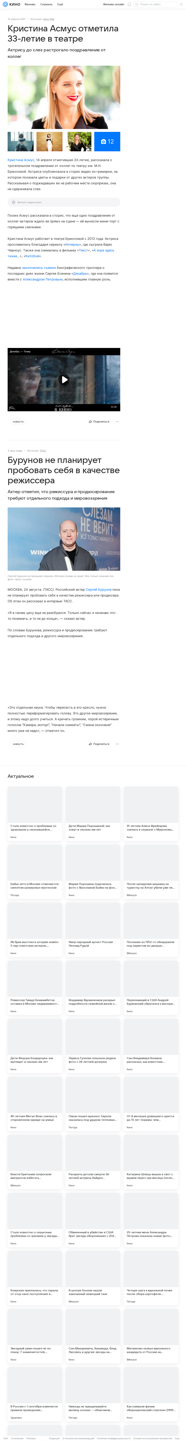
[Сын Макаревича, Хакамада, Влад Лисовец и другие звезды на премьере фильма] (93, 1336)
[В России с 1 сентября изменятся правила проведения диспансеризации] (35, 1394)
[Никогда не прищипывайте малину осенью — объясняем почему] (93, 1394)
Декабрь (80, 273)
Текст (83, 250)
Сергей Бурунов (99, 589)
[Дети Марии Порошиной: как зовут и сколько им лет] (93, 813)
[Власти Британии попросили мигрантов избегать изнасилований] (35, 1162)
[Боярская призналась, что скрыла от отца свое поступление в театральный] (35, 1278)
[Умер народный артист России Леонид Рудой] (93, 930)
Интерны (72, 244)
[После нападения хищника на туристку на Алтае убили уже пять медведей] (151, 871)
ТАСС (43, 450)
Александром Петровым (43, 279)
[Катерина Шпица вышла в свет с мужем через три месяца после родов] (151, 1162)
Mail (6, 1438)
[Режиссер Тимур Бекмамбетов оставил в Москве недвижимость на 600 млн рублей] (35, 988)
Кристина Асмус (21, 160)
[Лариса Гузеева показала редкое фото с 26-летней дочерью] (93, 1046)
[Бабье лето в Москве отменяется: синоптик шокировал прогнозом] (35, 871)
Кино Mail (48, 19)
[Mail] (5, 4)
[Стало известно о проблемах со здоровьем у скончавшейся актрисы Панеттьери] (35, 813)
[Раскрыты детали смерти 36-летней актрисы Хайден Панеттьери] (93, 1162)
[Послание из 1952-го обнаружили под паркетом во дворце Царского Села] (151, 930)
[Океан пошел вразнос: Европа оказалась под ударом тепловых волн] (93, 1104)
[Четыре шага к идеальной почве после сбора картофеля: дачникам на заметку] (151, 1278)
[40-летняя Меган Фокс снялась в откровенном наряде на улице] (35, 1104)
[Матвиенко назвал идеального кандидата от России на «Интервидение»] (151, 1336)
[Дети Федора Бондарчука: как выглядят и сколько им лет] (35, 1046)
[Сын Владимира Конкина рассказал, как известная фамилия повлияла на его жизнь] (151, 1046)
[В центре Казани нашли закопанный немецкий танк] (93, 1278)
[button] (64, 97)
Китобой (32, 256)
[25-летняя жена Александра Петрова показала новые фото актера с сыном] (151, 1220)
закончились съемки (39, 268)
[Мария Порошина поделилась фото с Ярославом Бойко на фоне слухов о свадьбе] (93, 871)
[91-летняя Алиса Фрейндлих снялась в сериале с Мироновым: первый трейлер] (151, 813)
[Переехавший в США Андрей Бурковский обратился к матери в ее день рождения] (151, 988)
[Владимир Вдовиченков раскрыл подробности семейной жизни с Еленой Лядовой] (93, 988)
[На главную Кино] (14, 4)
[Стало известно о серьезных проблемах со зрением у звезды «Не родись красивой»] (35, 1220)
